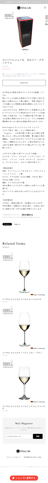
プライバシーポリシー (14, 457)
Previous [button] (3, 31)
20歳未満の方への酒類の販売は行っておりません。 (24, 2)
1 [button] (23, 53)
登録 (37, 436)
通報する (17, 224)
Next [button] (44, 31)
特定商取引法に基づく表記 (32, 457)
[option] (24, 31)
